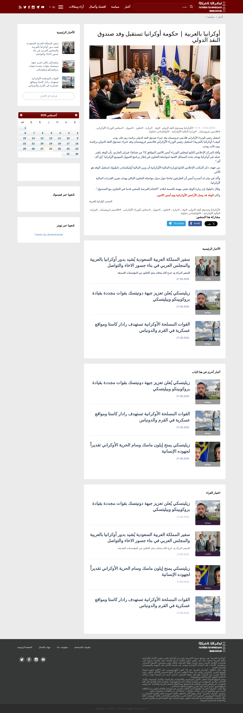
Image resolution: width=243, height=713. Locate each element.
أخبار (220, 17)
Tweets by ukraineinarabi (48, 234)
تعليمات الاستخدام (82, 647)
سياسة (211, 17)
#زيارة (149, 127)
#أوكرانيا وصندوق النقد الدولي (177, 127)
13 (42, 138)
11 (59, 138)
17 (68, 143)
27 (42, 148)
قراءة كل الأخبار (48, 96)
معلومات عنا (62, 647)
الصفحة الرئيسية (24, 647)
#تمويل (130, 127)
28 (33, 148)
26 (50, 148)
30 (76, 153)
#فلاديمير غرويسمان (209, 131)
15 (24, 138)
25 (59, 148)
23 (76, 148)
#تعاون (139, 127)
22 (24, 143)
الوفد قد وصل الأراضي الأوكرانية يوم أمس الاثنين (185, 195)
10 (68, 138)
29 (24, 148)
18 (59, 143)
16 (76, 143)
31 (68, 153)
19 (50, 143)
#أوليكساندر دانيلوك (159, 131)
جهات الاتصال (45, 647)
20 (42, 143)
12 (50, 138)
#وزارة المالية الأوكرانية (184, 131)
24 (68, 148)
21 (33, 143)
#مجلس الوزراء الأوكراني (109, 127)
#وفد (157, 127)
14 (33, 138)
